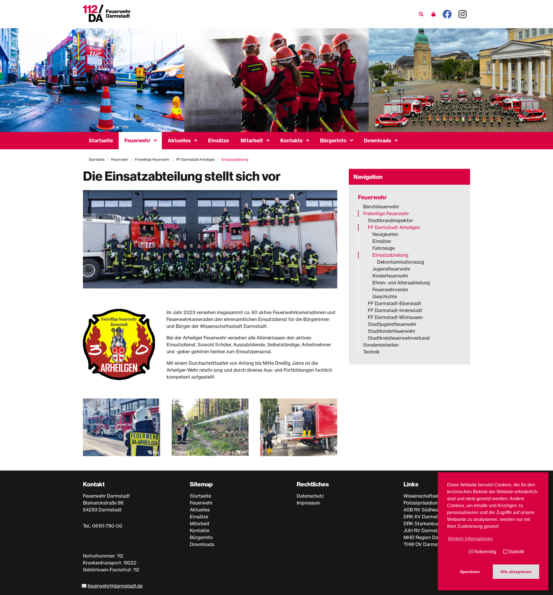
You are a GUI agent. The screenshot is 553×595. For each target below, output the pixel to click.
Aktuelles (179, 140)
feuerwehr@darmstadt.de (115, 586)
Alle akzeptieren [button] (516, 571)
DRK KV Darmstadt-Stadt (431, 517)
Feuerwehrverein (390, 289)
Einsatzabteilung (390, 255)
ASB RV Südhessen (424, 510)
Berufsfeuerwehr (381, 206)
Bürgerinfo (333, 140)
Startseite (101, 140)
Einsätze (218, 140)
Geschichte (384, 296)
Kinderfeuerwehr (390, 276)
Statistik (516, 551)
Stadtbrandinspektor (390, 220)
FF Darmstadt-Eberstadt (394, 303)
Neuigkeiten (385, 234)
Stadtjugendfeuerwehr (392, 324)
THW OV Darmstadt (425, 544)
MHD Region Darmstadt (429, 537)
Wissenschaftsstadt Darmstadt (437, 496)
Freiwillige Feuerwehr (152, 159)
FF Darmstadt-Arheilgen (195, 159)
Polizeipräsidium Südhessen (434, 503)
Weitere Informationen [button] (470, 538)
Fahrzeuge (383, 248)
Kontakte (291, 140)
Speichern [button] (470, 571)
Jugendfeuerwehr (391, 269)
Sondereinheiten (381, 345)
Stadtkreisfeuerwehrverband (399, 338)
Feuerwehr (137, 140)
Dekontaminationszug (400, 262)
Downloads (377, 140)
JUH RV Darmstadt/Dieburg (434, 530)
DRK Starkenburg (423, 523)
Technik (371, 352)
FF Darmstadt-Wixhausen (395, 317)
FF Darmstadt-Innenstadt (395, 310)
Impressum (308, 503)
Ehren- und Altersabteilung (401, 283)
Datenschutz (310, 496)
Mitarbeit (251, 140)
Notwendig (485, 551)
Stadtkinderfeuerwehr (391, 331)
